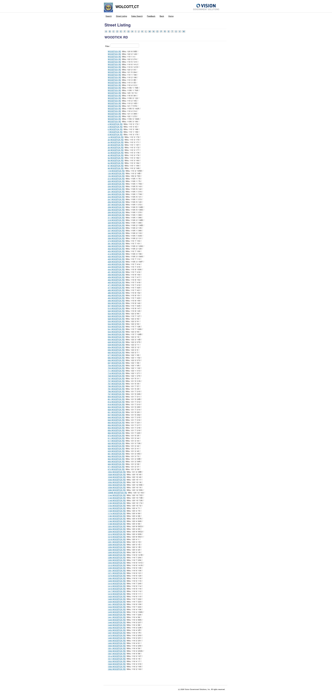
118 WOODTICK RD (116, 170)
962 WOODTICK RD (116, 456)
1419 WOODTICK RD (117, 594)
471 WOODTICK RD (116, 285)
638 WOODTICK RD (116, 344)
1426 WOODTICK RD (117, 599)
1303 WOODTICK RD (117, 562)
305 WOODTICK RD (116, 215)
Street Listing (121, 16)
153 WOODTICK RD (116, 176)
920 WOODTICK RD (116, 443)
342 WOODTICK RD (116, 233)
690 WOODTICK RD (116, 360)
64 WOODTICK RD (116, 163)
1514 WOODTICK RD (117, 656)
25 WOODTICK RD (116, 145)
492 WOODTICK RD (116, 295)
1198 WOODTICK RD (117, 523)
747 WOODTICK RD (116, 378)
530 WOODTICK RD (116, 321)
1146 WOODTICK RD (117, 497)
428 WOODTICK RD (116, 261)
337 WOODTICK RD (116, 230)
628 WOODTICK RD (116, 342)
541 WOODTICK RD (116, 329)
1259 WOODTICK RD (117, 547)
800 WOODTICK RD (116, 396)
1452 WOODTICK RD (117, 627)
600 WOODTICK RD (116, 339)
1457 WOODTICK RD (117, 632)
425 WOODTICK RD (116, 259)
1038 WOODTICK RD (117, 477)
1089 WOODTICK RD (117, 490)
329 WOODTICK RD (116, 222)
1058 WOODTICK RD (117, 487)
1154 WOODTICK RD (117, 505)
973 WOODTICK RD (116, 469)
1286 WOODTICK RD (117, 557)
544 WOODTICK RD (116, 331)
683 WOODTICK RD (116, 357)
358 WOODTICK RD (116, 238)
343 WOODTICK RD (116, 235)
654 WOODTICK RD (116, 347)
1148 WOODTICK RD (117, 500)
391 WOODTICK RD (116, 243)
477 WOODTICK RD (116, 287)
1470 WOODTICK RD (117, 635)
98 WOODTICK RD (116, 168)
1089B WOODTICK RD (117, 492)
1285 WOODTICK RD (117, 555)
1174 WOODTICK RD (117, 513)
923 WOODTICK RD (116, 446)
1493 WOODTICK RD (117, 643)
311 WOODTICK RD (116, 217)
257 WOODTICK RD (116, 204)
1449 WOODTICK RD (117, 625)
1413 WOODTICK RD (117, 586)
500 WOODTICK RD (116, 303)
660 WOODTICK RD (116, 352)
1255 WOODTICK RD (117, 544)
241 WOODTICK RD (116, 191)
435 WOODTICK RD (116, 264)
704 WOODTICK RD (116, 365)
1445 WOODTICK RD (117, 619)
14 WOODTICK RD (116, 137)
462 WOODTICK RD (116, 279)
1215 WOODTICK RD (117, 536)
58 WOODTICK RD (116, 160)
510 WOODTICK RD (116, 308)
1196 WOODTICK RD (117, 521)
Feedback (151, 16)
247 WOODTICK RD (116, 199)
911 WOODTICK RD (116, 438)
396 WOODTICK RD (116, 246)
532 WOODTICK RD (116, 324)
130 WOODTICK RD (116, 173)
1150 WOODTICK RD (117, 503)
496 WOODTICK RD (116, 300)
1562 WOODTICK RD (117, 669)
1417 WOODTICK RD (117, 591)
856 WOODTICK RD (116, 430)
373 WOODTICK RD (116, 241)
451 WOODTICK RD (116, 272)
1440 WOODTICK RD (117, 614)
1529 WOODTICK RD (117, 664)
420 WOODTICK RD (116, 256)
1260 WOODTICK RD (117, 549)
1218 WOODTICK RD (117, 539)
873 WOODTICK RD (116, 435)
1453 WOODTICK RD (117, 630)
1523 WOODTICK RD (117, 661)
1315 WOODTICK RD (117, 565)
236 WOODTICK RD (116, 186)
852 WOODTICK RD (116, 425)
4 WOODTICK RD (115, 126)
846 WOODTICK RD (116, 420)
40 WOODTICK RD (116, 155)
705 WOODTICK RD (116, 368)
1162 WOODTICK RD (117, 508)
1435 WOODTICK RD (117, 612)
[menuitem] (108, 15)
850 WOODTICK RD (116, 422)
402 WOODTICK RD (116, 248)
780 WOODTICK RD (116, 386)
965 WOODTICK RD (116, 461)
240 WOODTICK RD (116, 189)
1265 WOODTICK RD (117, 552)
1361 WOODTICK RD (117, 570)
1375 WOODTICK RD (117, 575)
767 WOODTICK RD (116, 383)
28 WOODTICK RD (116, 150)
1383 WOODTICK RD (117, 578)
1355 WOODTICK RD (117, 568)
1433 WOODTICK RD (117, 609)
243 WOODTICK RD (116, 194)
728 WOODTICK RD (116, 376)
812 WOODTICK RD (116, 401)
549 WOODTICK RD (116, 334)
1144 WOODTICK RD (117, 495)
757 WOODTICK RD (116, 381)
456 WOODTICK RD (116, 274)
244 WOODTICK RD (116, 196)
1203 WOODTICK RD (117, 526)
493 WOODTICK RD (116, 298)
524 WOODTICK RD (116, 313)
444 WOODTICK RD (116, 269)
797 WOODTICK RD (116, 394)
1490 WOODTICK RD (117, 638)
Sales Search (137, 16)
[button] (106, 31)
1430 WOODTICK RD (117, 601)
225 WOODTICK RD (116, 181)
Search (109, 16)
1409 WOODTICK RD (117, 581)
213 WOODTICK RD (116, 178)
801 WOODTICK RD (116, 399)
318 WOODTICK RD (116, 220)
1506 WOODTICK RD (117, 651)
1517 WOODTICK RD (117, 658)
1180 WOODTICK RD (117, 516)
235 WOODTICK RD (116, 183)
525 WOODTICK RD (116, 316)
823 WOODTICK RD (116, 407)
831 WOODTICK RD (116, 412)
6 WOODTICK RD (115, 129)
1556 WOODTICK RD (117, 666)
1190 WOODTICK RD (117, 518)
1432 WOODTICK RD (117, 606)
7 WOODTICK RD (115, 132)
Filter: (107, 46)
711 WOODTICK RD (116, 370)
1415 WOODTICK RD (117, 588)
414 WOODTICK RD (116, 254)
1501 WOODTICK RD (117, 648)
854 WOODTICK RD (116, 427)
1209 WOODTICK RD (117, 531)
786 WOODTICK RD (116, 391)
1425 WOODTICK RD (117, 596)
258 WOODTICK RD (116, 207)
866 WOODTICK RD (116, 433)
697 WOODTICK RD (116, 363)
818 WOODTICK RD (116, 404)
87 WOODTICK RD (116, 165)
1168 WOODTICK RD (117, 510)
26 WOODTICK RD (116, 147)
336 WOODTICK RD (116, 228)
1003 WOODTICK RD (117, 472)
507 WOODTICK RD (116, 305)
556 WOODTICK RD (116, 337)
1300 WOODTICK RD (117, 560)
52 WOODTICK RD (116, 158)
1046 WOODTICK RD (117, 479)
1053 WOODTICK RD (117, 485)
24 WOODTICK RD (116, 142)
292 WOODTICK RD (116, 209)
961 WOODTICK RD (116, 453)
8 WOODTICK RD (115, 134)
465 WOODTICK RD (116, 282)
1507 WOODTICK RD (117, 653)
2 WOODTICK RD (115, 124)
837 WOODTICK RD (116, 414)
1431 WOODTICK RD (117, 604)
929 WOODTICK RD (116, 448)
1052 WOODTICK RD (117, 482)
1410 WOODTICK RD (117, 583)
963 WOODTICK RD (116, 459)
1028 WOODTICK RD (117, 474)
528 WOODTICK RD (116, 318)
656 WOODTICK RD (116, 350)
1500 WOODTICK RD (117, 645)
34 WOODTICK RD (116, 152)
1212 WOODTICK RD (117, 534)
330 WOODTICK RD (116, 225)
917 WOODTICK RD (116, 440)
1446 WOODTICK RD (117, 622)
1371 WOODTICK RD (117, 573)
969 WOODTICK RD (116, 464)
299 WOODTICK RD (116, 212)
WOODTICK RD (114, 51)
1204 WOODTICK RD (117, 529)
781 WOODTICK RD (116, 388)
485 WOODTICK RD (116, 290)
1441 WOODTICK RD (117, 617)
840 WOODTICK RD (116, 417)
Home (171, 16)
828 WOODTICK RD (116, 409)
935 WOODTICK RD (116, 451)
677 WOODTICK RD (116, 355)
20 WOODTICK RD (116, 139)
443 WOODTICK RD (116, 267)
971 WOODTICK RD (116, 466)
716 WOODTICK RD (116, 373)
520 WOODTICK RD (116, 311)
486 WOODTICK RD (116, 292)
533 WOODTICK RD (116, 326)
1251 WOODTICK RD (117, 542)
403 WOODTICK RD (116, 251)
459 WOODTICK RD (116, 277)
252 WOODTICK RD (116, 202)
